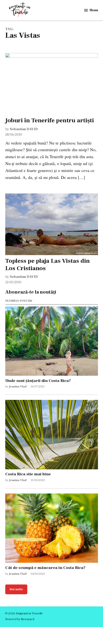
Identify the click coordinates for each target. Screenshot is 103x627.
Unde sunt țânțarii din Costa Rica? (38, 380)
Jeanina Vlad (18, 386)
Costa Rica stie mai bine (28, 474)
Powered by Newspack (19, 619)
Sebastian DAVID (24, 129)
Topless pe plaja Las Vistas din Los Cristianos (47, 264)
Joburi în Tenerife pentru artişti (49, 120)
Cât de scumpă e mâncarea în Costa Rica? (45, 567)
